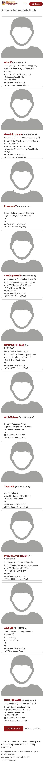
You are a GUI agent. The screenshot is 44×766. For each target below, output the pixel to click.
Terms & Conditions (18, 742)
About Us (5, 742)
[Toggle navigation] (25, 2)
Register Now (14, 728)
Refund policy (34, 742)
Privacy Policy (7, 744)
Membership (30, 744)
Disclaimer (19, 744)
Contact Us (6, 747)
